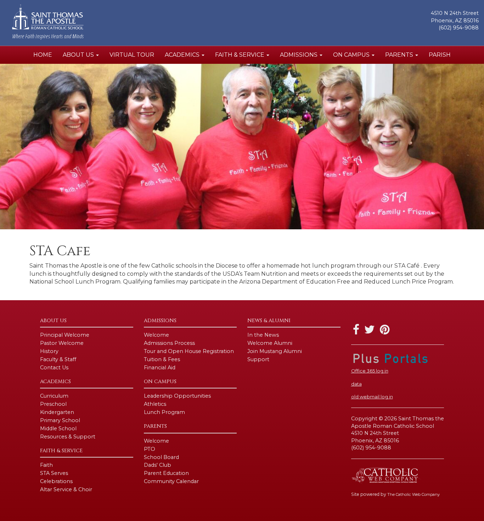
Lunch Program (164, 412)
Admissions (299, 54)
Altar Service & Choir (66, 489)
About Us (79, 54)
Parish (440, 54)
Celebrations (56, 481)
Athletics (155, 404)
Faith (46, 465)
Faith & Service (240, 54)
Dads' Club (157, 465)
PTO (149, 449)
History (49, 351)
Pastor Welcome (62, 343)
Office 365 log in (369, 371)
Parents (400, 54)
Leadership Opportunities (177, 396)
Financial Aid (159, 367)
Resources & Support (67, 436)
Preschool (53, 404)
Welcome (156, 335)
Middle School (58, 428)
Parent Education (166, 473)
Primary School (60, 420)
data (356, 384)
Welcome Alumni (269, 343)
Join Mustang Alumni (274, 351)
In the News (263, 335)
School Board (161, 457)
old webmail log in (372, 396)
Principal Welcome (64, 335)
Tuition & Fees (162, 359)
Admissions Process (169, 343)
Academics (183, 54)
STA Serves (54, 473)
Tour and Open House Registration (189, 351)
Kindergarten (57, 412)
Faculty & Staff (58, 359)
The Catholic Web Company (413, 494)
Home (42, 54)
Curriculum (54, 396)
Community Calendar (171, 481)
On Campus (352, 54)
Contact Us (54, 367)
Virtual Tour (131, 54)
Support (258, 359)
